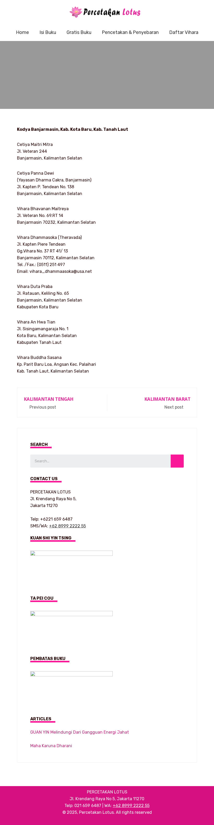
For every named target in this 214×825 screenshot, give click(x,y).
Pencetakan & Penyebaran (130, 32)
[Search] (177, 461)
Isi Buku (47, 32)
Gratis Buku (79, 32)
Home (22, 32)
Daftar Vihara (183, 32)
